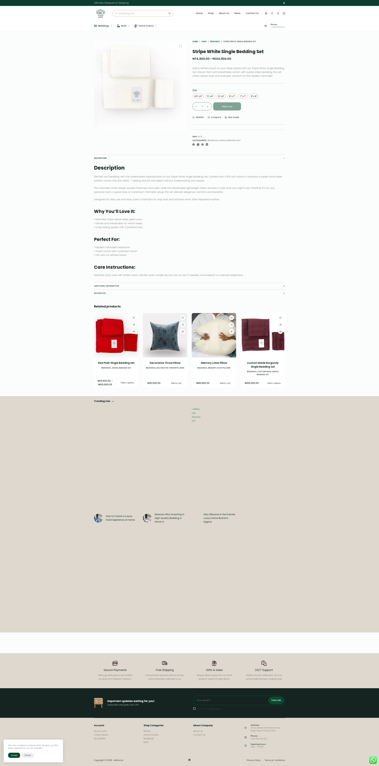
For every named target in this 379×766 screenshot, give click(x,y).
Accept (14, 755)
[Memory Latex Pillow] (214, 335)
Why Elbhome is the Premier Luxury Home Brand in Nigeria (219, 518)
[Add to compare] (133, 324)
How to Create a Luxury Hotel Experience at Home (120, 518)
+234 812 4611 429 (259, 738)
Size (194, 90)
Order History (101, 734)
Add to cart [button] (176, 383)
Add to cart (227, 106)
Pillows (147, 731)
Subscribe (276, 700)
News (237, 13)
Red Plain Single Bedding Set (116, 363)
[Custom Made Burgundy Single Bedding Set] (263, 335)
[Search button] (169, 13)
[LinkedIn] (207, 144)
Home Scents (146, 25)
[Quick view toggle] (133, 331)
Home (199, 13)
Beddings (103, 25)
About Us (224, 13)
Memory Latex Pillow (214, 363)
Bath (124, 25)
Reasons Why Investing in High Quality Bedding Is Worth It (169, 518)
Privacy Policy (214, 708)
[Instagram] (284, 3)
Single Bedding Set (230, 140)
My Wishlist (99, 738)
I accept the (209, 708)
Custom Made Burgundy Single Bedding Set (263, 365)
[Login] (266, 13)
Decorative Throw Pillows (170, 368)
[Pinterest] (202, 144)
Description (100, 158)
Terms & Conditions (274, 760)
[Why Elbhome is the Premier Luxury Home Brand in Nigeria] (196, 518)
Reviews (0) (100, 293)
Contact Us (252, 13)
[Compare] (278, 13)
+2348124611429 (277, 27)
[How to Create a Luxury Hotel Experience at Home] (98, 518)
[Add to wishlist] (133, 317)
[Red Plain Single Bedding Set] (116, 335)
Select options (127, 383)
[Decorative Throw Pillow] (165, 335)
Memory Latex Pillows (219, 368)
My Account (100, 731)
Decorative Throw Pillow (165, 363)
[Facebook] (193, 144)
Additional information (106, 286)
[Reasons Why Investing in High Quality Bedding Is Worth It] (147, 518)
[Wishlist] (272, 13)
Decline (28, 755)
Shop (211, 13)
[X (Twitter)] (198, 144)
